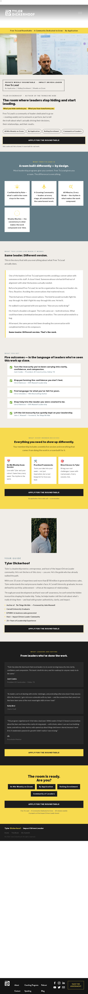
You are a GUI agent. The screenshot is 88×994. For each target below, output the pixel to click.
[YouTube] (54, 987)
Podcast (44, 985)
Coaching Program (31, 985)
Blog (42, 991)
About (16, 985)
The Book (15, 833)
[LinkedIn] (63, 983)
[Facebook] (54, 983)
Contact (17, 991)
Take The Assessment (75, 985)
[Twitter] (59, 987)
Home (7, 833)
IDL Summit (25, 833)
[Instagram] (59, 983)
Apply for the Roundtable (44, 140)
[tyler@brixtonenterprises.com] (63, 987)
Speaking (28, 991)
